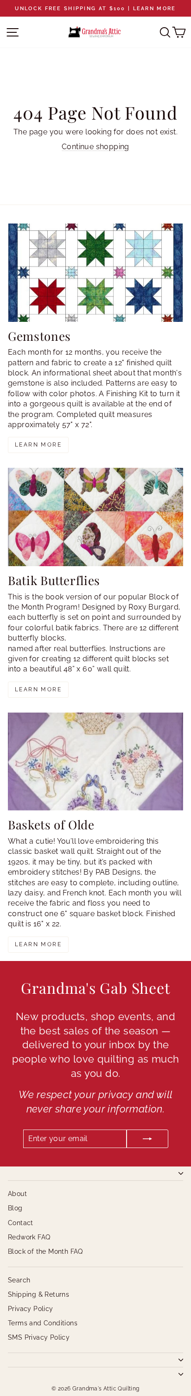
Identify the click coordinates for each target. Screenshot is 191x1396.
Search (19, 1280)
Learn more (38, 444)
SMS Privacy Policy (39, 1337)
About (17, 1193)
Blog (15, 1208)
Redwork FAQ (29, 1237)
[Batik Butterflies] (95, 517)
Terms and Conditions (42, 1323)
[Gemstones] (95, 273)
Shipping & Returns (38, 1294)
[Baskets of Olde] (95, 762)
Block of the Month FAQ (45, 1251)
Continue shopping (95, 146)
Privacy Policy (30, 1308)
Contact (20, 1223)
